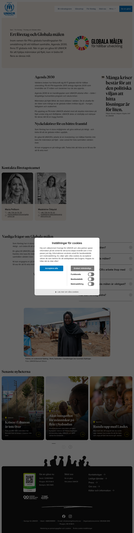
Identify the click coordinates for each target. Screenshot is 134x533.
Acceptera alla (51, 268)
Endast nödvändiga (82, 268)
